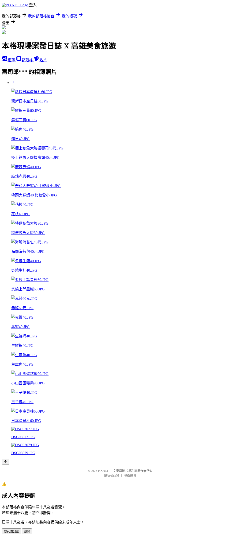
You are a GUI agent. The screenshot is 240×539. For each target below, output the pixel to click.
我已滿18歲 (11, 531)
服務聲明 (130, 475)
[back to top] (5, 462)
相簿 (12, 60)
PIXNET (103, 471)
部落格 (28, 60)
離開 (27, 531)
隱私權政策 (111, 475)
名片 (43, 60)
